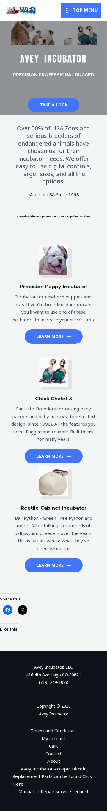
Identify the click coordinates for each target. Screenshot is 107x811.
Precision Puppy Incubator (53, 286)
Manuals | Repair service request (53, 791)
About (53, 761)
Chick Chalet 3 (53, 398)
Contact (53, 753)
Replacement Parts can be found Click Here (52, 780)
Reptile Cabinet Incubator (53, 508)
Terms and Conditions (54, 731)
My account (53, 738)
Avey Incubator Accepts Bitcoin (53, 769)
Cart (53, 746)
